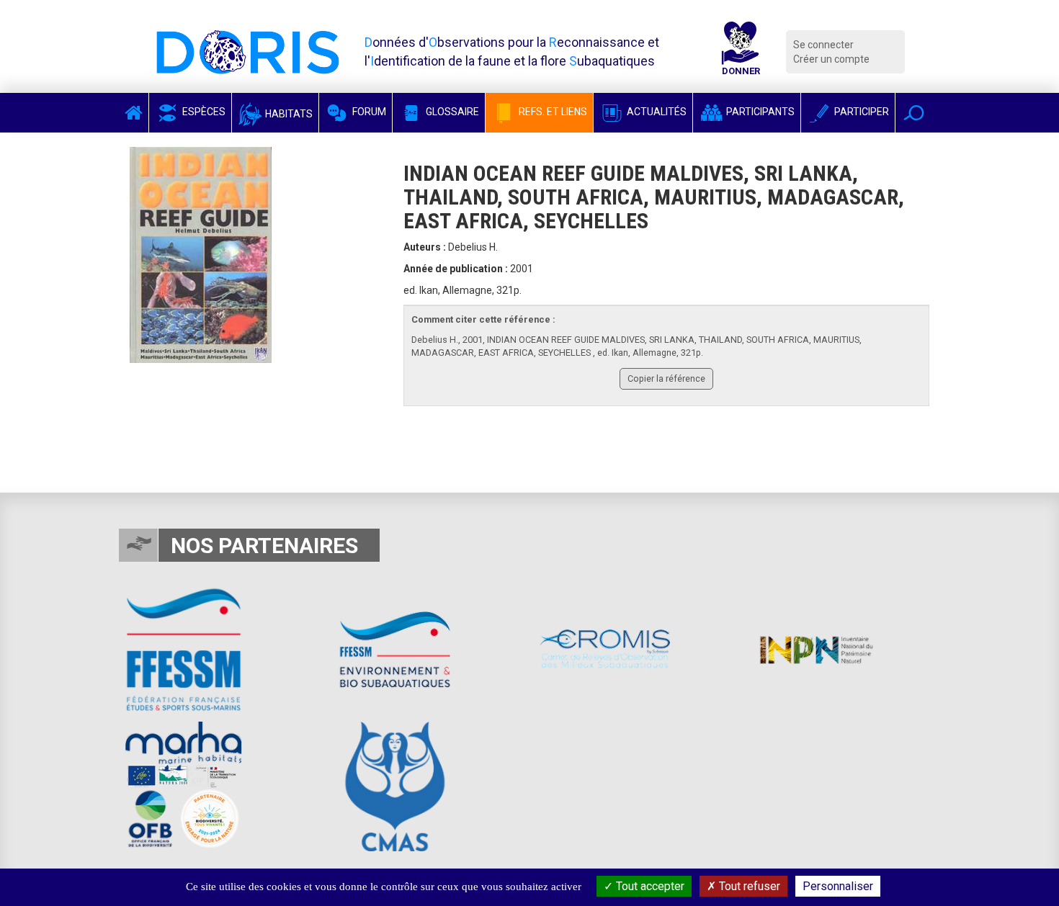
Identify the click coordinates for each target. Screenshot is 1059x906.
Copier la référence (666, 378)
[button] (913, 113)
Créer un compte (831, 59)
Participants (759, 111)
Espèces (202, 111)
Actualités (656, 111)
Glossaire (451, 111)
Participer (860, 111)
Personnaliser (838, 886)
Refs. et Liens (552, 111)
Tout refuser (748, 886)
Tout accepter (648, 886)
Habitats (288, 114)
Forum (368, 111)
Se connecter (823, 44)
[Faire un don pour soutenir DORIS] (740, 52)
